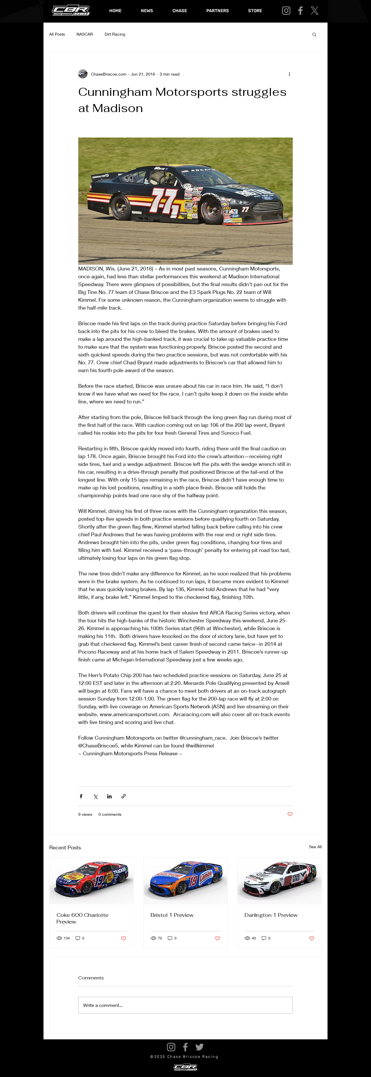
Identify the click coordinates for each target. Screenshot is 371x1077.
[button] (314, 34)
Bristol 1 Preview (172, 915)
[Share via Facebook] (81, 796)
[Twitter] (199, 1047)
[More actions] (289, 73)
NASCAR (85, 34)
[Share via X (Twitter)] (95, 796)
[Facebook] (300, 10)
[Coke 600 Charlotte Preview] (91, 880)
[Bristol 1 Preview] (186, 880)
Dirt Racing (115, 34)
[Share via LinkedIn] (109, 796)
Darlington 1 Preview (271, 915)
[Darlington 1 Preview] (279, 880)
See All (315, 846)
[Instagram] (286, 10)
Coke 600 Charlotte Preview (82, 918)
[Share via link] (123, 796)
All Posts (57, 34)
